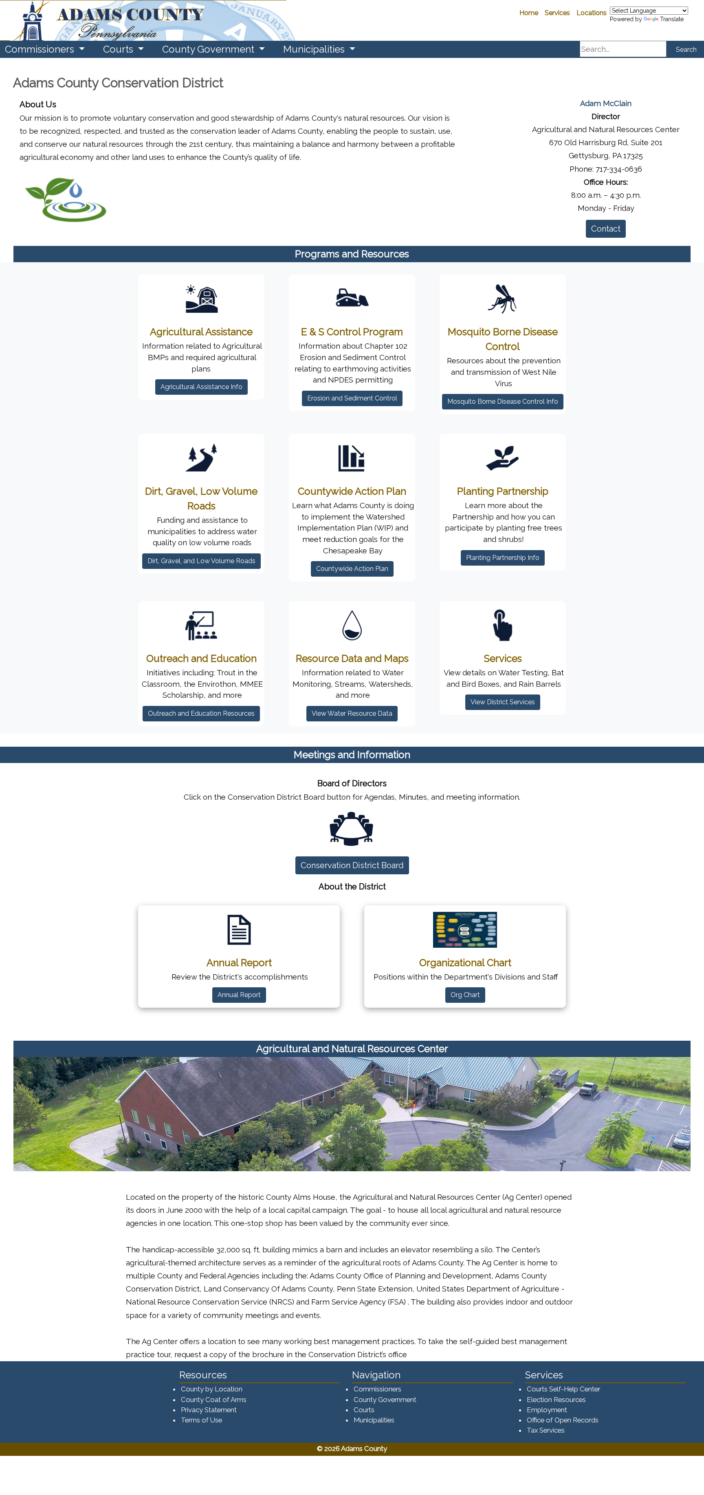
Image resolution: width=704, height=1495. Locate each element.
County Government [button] (209, 49)
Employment (547, 1410)
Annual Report (239, 995)
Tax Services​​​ (546, 1430)
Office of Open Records (562, 1420)
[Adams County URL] (143, 20)
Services (557, 13)
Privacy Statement (209, 1410)
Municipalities (374, 1420)
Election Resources (556, 1399)
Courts (364, 1410)
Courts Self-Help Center (563, 1389)
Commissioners (377, 1389)
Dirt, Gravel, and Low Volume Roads (201, 561)
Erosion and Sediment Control (352, 398)
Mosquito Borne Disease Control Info (502, 401)
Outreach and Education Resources (201, 713)
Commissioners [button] (41, 49)
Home (528, 13)
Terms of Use (201, 1420)
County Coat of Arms (213, 1399)
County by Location (211, 1389)
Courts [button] (119, 49)
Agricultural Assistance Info (201, 387)
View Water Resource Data (352, 713)
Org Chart (465, 995)
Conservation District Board (355, 865)
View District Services (503, 702)
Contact (605, 229)
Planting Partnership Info (502, 558)
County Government (385, 1399)
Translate (672, 19)
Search (686, 49)
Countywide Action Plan (352, 569)
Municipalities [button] (315, 49)
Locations (591, 13)
